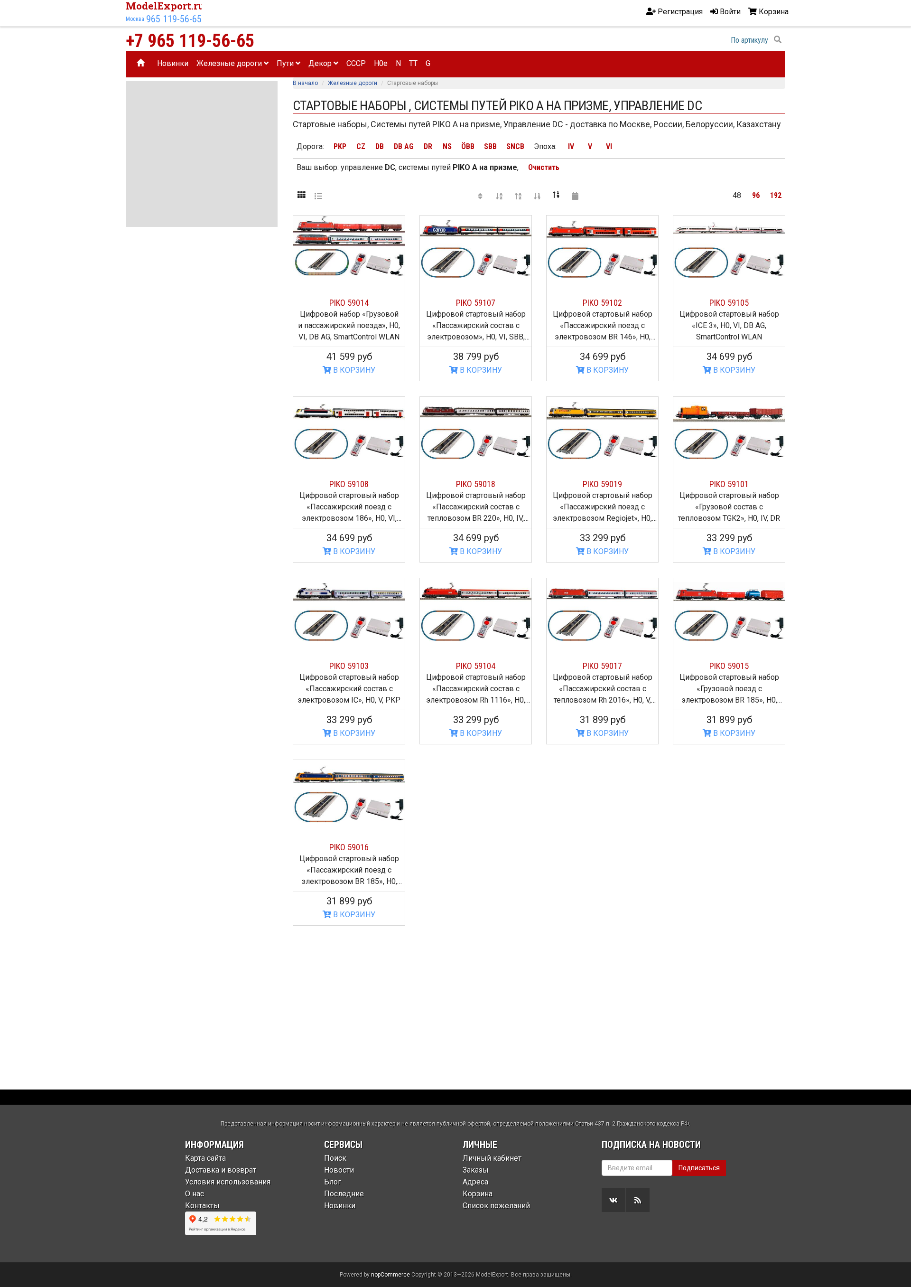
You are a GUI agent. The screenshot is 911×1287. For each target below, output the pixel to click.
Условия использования (227, 1181)
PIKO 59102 (602, 303)
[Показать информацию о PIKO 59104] (475, 609)
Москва (135, 19)
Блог (332, 1181)
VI (609, 146)
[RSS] (638, 1200)
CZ (360, 146)
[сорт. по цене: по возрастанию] (537, 195)
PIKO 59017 (602, 666)
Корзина (478, 1193)
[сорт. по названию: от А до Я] (499, 195)
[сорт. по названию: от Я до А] (518, 195)
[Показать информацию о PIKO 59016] (349, 791)
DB (379, 146)
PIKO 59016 (349, 847)
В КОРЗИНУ (353, 370)
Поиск (335, 1158)
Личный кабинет (492, 1158)
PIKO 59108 (349, 484)
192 (775, 195)
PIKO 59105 (729, 303)
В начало (305, 83)
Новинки (172, 63)
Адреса (475, 1181)
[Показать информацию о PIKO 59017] (602, 609)
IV (571, 146)
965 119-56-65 (174, 19)
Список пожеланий (496, 1205)
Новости (339, 1169)
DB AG (404, 146)
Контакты (202, 1205)
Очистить (543, 167)
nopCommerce (390, 1274)
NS (447, 146)
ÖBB (467, 146)
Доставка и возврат (220, 1169)
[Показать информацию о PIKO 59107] (475, 247)
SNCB (515, 146)
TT (413, 63)
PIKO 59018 (475, 484)
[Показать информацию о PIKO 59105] (729, 247)
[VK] (613, 1200)
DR (428, 146)
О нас (194, 1193)
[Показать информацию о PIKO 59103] (349, 609)
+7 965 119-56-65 (190, 41)
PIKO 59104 (475, 666)
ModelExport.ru (165, 5)
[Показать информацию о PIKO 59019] (602, 428)
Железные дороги (230, 63)
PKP (340, 146)
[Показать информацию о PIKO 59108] (349, 428)
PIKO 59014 (349, 303)
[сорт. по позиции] (480, 195)
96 (756, 195)
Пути (286, 63)
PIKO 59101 (729, 484)
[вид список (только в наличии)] (318, 195)
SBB (490, 146)
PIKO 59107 (475, 303)
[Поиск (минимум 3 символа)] (777, 39)
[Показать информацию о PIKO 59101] (729, 428)
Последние (344, 1193)
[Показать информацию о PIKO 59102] (602, 247)
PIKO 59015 (729, 666)
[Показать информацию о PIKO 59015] (729, 609)
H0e (381, 63)
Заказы (476, 1169)
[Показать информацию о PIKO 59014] (349, 247)
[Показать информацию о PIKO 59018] (475, 428)
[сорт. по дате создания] (575, 195)
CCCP (356, 63)
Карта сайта (205, 1158)
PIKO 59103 (349, 666)
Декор (321, 63)
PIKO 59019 (602, 484)
